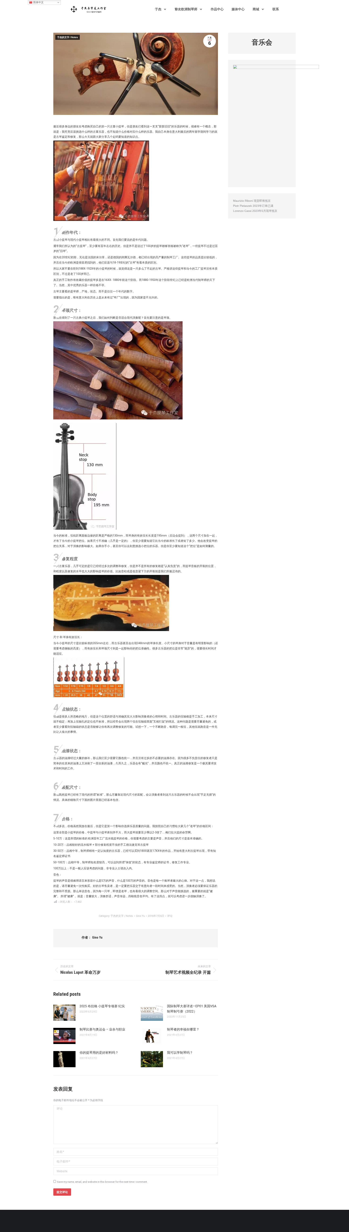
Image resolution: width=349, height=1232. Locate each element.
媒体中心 (238, 9)
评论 (169, 915)
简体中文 (38, 2)
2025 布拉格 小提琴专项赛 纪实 (102, 1006)
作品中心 (217, 9)
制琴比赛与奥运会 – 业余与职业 (102, 1029)
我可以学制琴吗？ (180, 1052)
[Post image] (64, 1013)
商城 (256, 9)
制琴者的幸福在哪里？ (183, 1029)
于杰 (158, 9)
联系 (275, 9)
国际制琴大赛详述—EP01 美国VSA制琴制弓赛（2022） (191, 1008)
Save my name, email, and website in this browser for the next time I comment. (102, 1181)
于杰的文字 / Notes (67, 37)
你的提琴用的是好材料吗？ (99, 1052)
